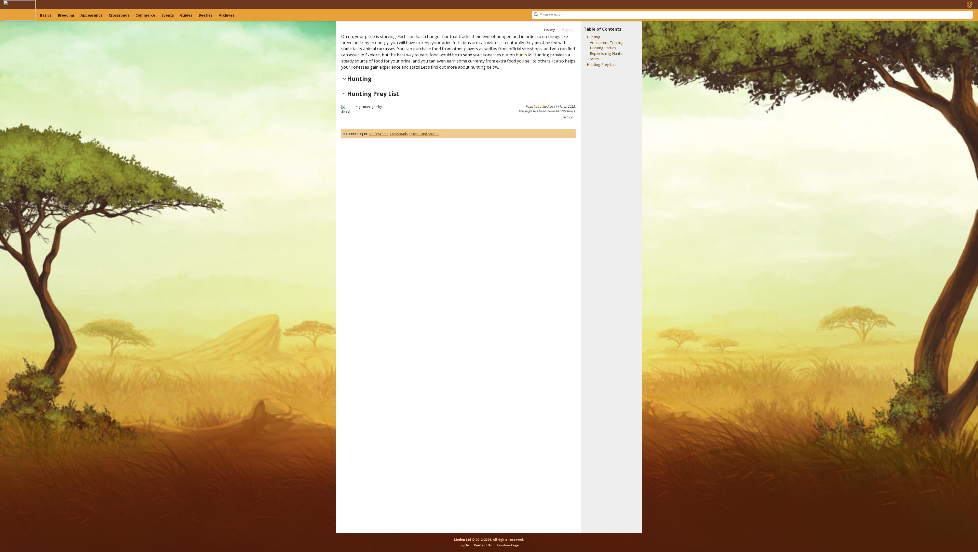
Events (167, 15)
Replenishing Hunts (606, 53)
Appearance (91, 15)
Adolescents (378, 133)
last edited (541, 106)
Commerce (145, 15)
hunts (521, 55)
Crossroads (119, 15)
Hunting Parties (603, 47)
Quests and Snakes (424, 133)
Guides (186, 15)
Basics (46, 15)
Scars (594, 58)
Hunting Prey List (601, 64)
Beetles (206, 15)
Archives (227, 15)
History (549, 29)
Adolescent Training (606, 42)
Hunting (593, 36)
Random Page (508, 545)
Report (567, 29)
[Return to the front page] (19, 10)
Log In (464, 545)
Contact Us (483, 545)
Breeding (66, 15)
